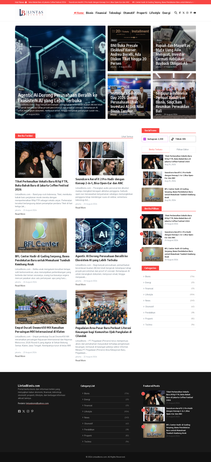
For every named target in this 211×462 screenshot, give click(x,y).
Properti (142, 12)
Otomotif (129, 12)
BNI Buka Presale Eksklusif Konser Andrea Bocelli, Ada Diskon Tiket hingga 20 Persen (128, 54)
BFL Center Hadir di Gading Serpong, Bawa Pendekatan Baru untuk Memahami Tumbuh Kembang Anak (42, 260)
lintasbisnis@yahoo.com (37, 403)
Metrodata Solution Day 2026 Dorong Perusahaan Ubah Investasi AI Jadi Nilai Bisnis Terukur (127, 102)
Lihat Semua (127, 136)
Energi (166, 12)
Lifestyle (154, 12)
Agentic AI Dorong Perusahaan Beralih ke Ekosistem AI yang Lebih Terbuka (57, 97)
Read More (20, 214)
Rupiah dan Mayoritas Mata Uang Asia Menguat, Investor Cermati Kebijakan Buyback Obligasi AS (173, 54)
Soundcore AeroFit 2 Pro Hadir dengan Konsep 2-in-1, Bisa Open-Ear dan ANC (179, 175)
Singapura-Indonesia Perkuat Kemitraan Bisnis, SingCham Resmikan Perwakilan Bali (172, 102)
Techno (82, 171)
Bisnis (89, 12)
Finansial (101, 12)
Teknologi (115, 12)
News (81, 320)
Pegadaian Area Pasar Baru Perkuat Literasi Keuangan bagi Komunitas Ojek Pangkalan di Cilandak (104, 332)
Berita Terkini (25, 135)
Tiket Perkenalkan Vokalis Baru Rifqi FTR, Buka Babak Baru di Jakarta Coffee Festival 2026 (41, 185)
